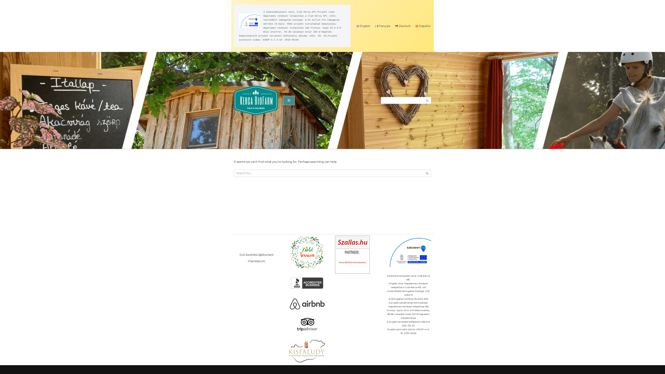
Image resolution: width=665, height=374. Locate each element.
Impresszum (256, 261)
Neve (237, 369)
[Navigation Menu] (289, 100)
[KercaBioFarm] (256, 100)
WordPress (268, 369)
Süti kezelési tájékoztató (256, 254)
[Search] (427, 100)
